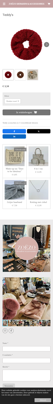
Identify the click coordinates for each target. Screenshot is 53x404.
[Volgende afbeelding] (46, 44)
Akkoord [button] (43, 400)
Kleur (7, 96)
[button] (8, 74)
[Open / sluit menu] (4, 3)
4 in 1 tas (38, 168)
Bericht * (6, 367)
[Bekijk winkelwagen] (49, 3)
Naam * (5, 343)
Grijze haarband (14, 202)
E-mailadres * (8, 355)
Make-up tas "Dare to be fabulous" (14, 170)
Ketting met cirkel (38, 202)
